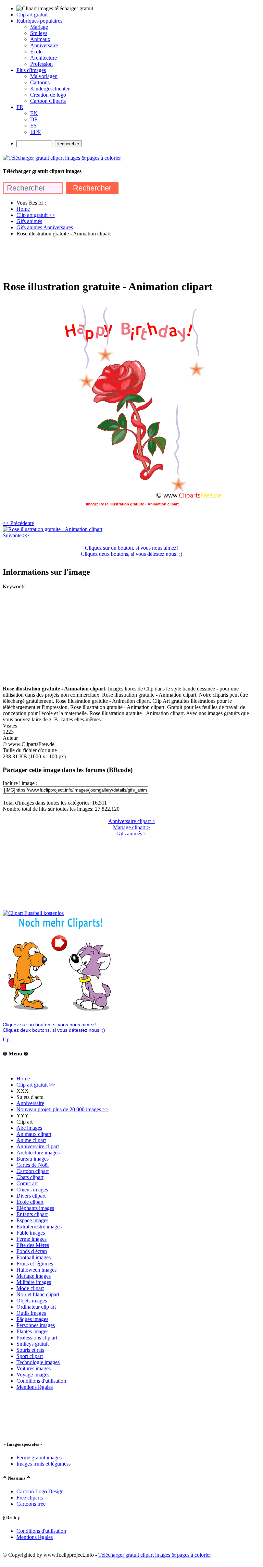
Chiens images (32, 1189)
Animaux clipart (33, 1134)
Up (6, 1039)
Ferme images (31, 1239)
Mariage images (33, 1276)
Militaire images (33, 1282)
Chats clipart (29, 1177)
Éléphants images (35, 1208)
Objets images (31, 1300)
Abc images (29, 1128)
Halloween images (36, 1270)
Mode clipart (30, 1288)
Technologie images (38, 1362)
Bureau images (32, 1159)
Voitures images (33, 1368)
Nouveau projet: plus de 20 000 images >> (62, 1109)
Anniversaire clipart (37, 1146)
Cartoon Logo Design (40, 1491)
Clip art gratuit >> (35, 1085)
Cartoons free (31, 1504)
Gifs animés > (131, 833)
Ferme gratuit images (39, 1457)
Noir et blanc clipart (37, 1294)
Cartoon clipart (32, 1171)
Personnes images (35, 1325)
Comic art (27, 1183)
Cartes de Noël (32, 1165)
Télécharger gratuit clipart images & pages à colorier (154, 1555)
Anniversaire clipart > (131, 821)
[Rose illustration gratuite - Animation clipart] (52, 529)
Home (23, 1078)
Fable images (30, 1233)
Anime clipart (31, 1140)
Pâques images (32, 1319)
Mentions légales (34, 1387)
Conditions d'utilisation (41, 1381)
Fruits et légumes (34, 1263)
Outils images (31, 1313)
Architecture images (38, 1152)
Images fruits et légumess (43, 1464)
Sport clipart (29, 1356)
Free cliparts (29, 1498)
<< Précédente (18, 523)
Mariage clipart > (131, 827)
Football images (33, 1257)
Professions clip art (36, 1337)
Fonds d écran (31, 1251)
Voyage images (32, 1375)
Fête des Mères (32, 1245)
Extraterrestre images (39, 1226)
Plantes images (32, 1331)
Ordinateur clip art (36, 1307)
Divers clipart (31, 1196)
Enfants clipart (32, 1214)
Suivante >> (16, 535)
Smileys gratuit (32, 1344)
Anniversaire (30, 1103)
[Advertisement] (127, 257)
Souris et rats (30, 1350)
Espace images (32, 1220)
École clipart (29, 1202)
